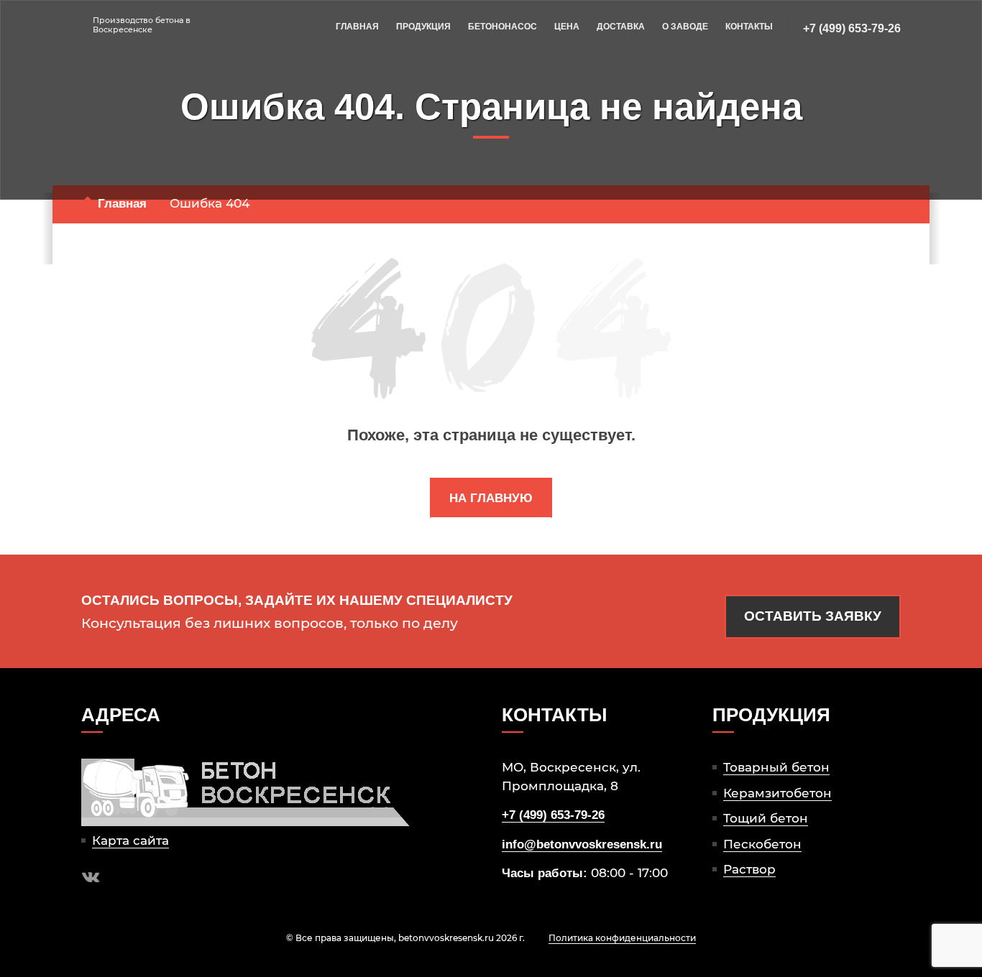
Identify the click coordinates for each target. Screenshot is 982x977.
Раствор (749, 869)
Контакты (749, 27)
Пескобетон (762, 844)
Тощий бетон (765, 818)
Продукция (423, 27)
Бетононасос (502, 27)
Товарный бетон (776, 767)
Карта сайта (130, 840)
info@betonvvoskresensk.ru (582, 844)
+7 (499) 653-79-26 (852, 28)
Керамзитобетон (777, 793)
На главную (491, 498)
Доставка (621, 27)
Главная (357, 27)
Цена (566, 27)
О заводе (685, 27)
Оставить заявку (812, 616)
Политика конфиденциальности (622, 937)
